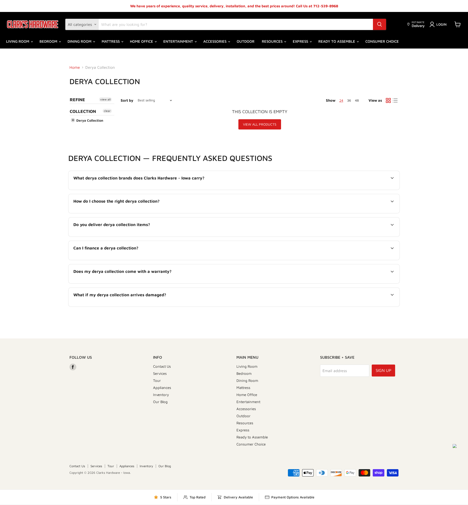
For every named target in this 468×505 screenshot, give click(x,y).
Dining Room (80, 41)
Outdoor (245, 41)
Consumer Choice (382, 41)
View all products (259, 124)
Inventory (161, 395)
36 (349, 100)
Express (301, 41)
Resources (272, 41)
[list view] (395, 100)
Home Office (142, 41)
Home (74, 67)
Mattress (111, 41)
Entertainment (178, 41)
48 (357, 100)
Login (441, 24)
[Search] (379, 24)
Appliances (162, 388)
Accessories (215, 41)
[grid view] (388, 100)
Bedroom (48, 41)
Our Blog (160, 402)
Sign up (383, 370)
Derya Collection (89, 120)
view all (105, 99)
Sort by (127, 100)
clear (107, 111)
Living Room (18, 41)
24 (341, 100)
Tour (157, 380)
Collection (83, 111)
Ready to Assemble (337, 41)
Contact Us (162, 366)
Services (160, 373)
